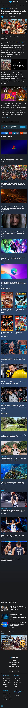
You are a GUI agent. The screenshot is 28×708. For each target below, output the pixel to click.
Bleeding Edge (19, 42)
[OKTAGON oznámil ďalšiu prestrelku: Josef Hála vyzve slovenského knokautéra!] (14, 371)
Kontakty (5, 690)
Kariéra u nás (5, 684)
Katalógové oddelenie (7, 697)
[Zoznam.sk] (16, 695)
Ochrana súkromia (6, 680)
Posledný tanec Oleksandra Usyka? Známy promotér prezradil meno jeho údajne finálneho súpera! (13, 407)
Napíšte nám (5, 686)
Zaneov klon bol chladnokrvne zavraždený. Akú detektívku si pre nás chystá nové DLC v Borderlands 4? (13, 258)
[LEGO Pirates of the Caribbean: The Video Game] (7, 300)
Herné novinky (7, 5)
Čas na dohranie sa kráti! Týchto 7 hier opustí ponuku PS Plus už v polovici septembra (18, 624)
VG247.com (7, 117)
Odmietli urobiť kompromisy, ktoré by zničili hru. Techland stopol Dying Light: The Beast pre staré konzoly (13, 208)
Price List (16, 686)
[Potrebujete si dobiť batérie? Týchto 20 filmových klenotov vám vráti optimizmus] (4, 608)
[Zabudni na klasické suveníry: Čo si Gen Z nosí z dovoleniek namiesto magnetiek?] (14, 448)
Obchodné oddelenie (7, 695)
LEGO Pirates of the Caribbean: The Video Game (6, 311)
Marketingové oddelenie (7, 699)
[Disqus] (14, 581)
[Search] (26, 1)
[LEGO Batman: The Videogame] (21, 300)
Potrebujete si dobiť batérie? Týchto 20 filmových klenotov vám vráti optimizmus (18, 608)
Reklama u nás (17, 678)
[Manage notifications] (2, 706)
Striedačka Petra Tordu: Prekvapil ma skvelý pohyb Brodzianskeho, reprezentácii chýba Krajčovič (13, 512)
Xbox (12, 5)
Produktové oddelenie (7, 693)
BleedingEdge (5, 121)
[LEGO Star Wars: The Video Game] (7, 323)
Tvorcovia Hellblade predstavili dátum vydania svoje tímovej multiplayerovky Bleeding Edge (19, 65)
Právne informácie (6, 678)
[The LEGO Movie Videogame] (21, 323)
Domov (2, 5)
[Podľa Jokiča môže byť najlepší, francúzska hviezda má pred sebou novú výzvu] (14, 524)
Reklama (16, 675)
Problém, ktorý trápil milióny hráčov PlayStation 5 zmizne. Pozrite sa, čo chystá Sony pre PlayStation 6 (12, 159)
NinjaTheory (12, 121)
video (17, 121)
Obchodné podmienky (18, 682)
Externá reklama (17, 680)
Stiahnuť (24, 631)
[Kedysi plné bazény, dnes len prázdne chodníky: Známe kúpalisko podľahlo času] (14, 424)
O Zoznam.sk (6, 675)
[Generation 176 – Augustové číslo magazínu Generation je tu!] (14, 642)
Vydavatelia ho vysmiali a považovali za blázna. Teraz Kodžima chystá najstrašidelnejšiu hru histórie (13, 233)
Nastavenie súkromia (7, 682)
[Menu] (2, 1)
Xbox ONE (15, 5)
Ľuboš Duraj (6, 16)
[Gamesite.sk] (14, 1)
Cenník (15, 684)
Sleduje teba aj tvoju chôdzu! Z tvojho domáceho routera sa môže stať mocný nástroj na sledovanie (18, 616)
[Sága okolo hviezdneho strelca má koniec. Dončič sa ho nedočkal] (14, 548)
